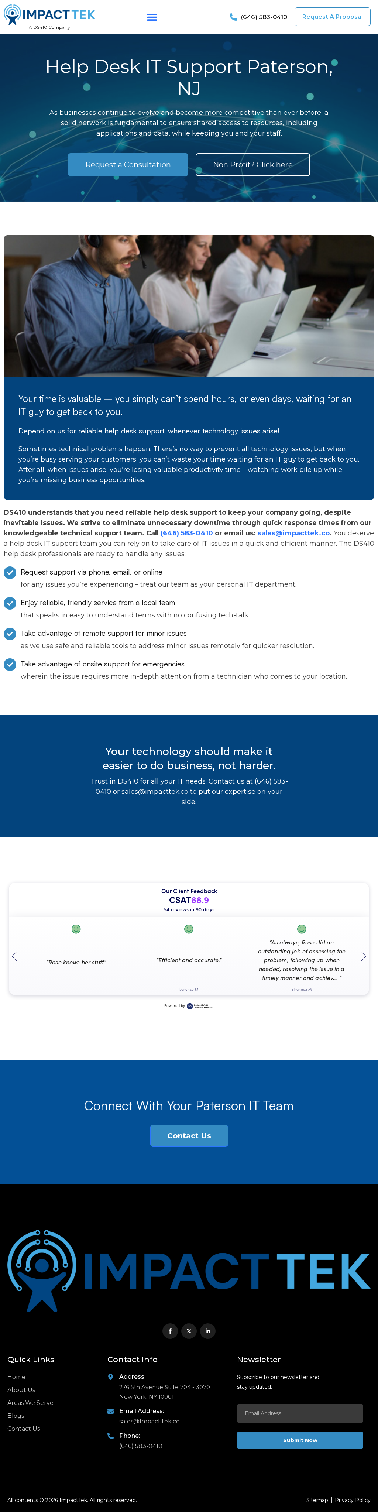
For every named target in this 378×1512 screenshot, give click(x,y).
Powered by (174, 1005)
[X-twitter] (189, 1331)
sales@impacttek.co (294, 533)
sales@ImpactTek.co (149, 1421)
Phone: (129, 1435)
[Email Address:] (110, 1411)
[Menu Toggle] (152, 17)
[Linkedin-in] (208, 1331)
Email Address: (141, 1411)
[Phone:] (110, 1436)
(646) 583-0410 (188, 533)
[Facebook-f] (170, 1331)
